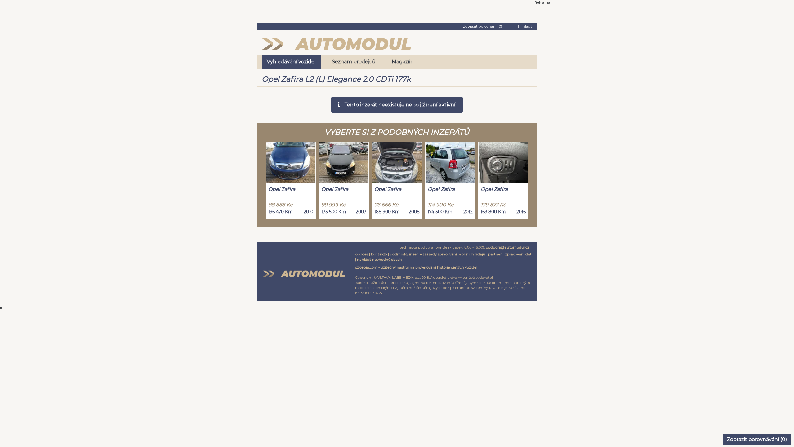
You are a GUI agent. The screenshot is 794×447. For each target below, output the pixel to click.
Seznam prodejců (354, 62)
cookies (361, 254)
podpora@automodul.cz (507, 247)
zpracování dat (518, 254)
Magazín (402, 62)
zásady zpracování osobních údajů (455, 254)
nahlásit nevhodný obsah (379, 259)
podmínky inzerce (406, 254)
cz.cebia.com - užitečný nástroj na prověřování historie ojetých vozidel (416, 267)
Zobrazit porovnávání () (757, 439)
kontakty (379, 254)
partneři (495, 254)
